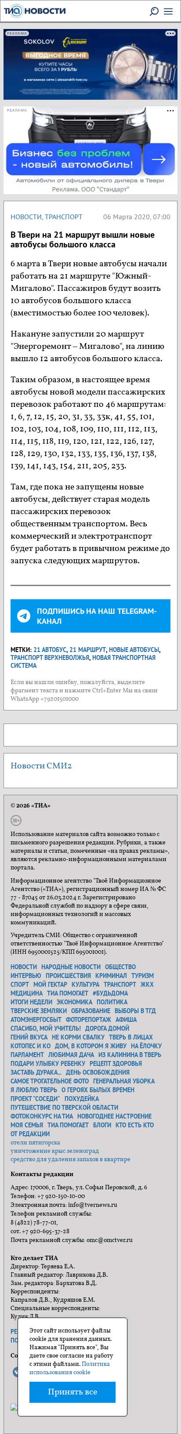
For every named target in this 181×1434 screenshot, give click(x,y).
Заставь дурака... (36, 1072)
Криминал (111, 976)
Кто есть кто (135, 1125)
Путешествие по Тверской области (64, 1108)
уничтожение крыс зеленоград (55, 1151)
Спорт (20, 985)
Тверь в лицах (131, 1037)
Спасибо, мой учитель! (46, 1028)
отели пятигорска (35, 1143)
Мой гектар (50, 985)
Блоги (102, 1125)
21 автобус (49, 650)
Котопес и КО (31, 1046)
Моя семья (27, 1125)
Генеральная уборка (124, 1081)
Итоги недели (31, 1002)
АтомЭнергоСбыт (36, 1020)
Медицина (27, 993)
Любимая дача (71, 1055)
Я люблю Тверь (34, 1090)
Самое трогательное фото (50, 1081)
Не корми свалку (78, 1037)
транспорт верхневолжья (50, 658)
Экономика (74, 1002)
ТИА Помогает (68, 1125)
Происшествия (68, 976)
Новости (26, 216)
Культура (85, 985)
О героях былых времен (98, 1090)
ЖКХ (147, 985)
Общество (120, 967)
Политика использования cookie (69, 1368)
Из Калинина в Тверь (129, 1055)
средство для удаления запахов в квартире (70, 1159)
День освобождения (98, 1072)
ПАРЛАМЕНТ (27, 1055)
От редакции (30, 1134)
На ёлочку (146, 1046)
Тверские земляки (39, 1011)
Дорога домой (107, 1028)
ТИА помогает (67, 993)
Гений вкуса (29, 1037)
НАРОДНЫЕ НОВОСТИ (71, 967)
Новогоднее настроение (114, 1116)
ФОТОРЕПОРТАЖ (88, 1020)
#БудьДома (110, 993)
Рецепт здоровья (116, 1064)
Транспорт (64, 216)
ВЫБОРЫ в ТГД (135, 1011)
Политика (112, 1002)
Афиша (126, 1020)
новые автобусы (134, 650)
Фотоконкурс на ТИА (42, 1116)
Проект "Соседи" (35, 1099)
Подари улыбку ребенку (48, 1064)
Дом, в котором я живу (91, 1046)
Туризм (142, 976)
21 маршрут (87, 650)
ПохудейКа (82, 1099)
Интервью (26, 976)
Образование (90, 1011)
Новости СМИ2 (41, 766)
